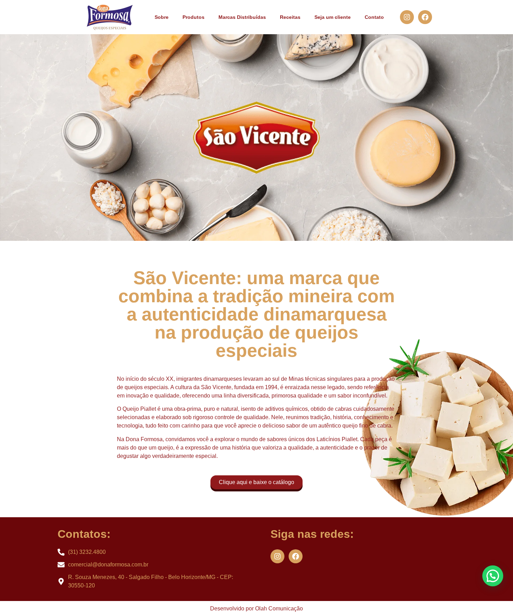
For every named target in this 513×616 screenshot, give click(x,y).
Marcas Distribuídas (242, 17)
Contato (374, 17)
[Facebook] (425, 17)
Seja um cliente (332, 17)
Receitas (290, 17)
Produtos (194, 17)
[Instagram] (407, 17)
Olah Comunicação (279, 608)
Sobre (162, 17)
